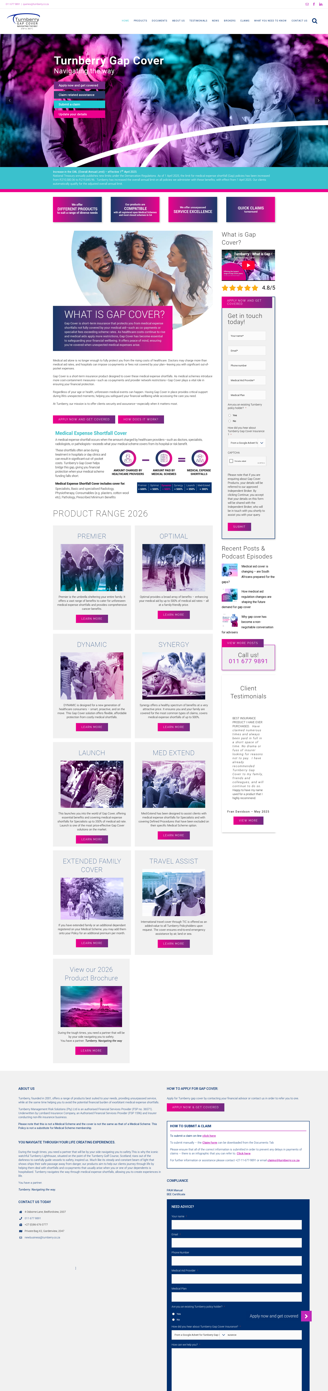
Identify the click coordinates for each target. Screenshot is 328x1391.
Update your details (73, 114)
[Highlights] (77, 198)
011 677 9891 (33, 1218)
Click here (244, 1153)
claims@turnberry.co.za (283, 1160)
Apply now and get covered (78, 85)
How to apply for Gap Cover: (192, 1089)
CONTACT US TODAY (34, 1202)
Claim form (209, 1142)
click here (209, 1136)
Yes (235, 415)
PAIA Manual (175, 1190)
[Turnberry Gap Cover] (133, 429)
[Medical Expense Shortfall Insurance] (133, 232)
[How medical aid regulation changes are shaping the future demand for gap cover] (230, 595)
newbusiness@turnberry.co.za (42, 1237)
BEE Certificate (176, 1194)
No (234, 421)
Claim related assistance (77, 95)
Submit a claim (69, 104)
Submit (239, 526)
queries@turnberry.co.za (36, 4)
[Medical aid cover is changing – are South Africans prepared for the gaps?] (230, 570)
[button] (315, 21)
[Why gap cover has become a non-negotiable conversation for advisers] (230, 620)
